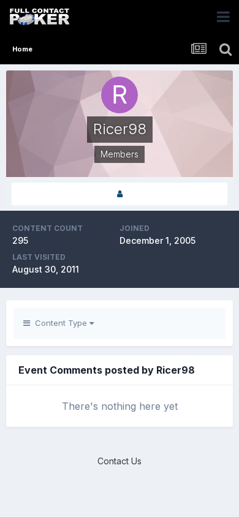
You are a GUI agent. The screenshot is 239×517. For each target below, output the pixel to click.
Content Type (59, 323)
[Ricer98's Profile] (119, 194)
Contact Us (119, 461)
